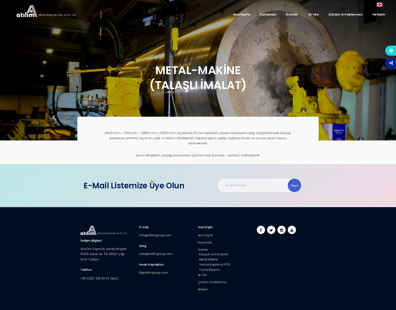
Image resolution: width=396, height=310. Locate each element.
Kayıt (294, 185)
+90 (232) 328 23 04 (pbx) (99, 278)
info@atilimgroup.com (155, 235)
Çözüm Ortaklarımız (212, 282)
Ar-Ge (202, 275)
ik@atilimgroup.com (153, 273)
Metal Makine (208, 259)
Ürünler (203, 250)
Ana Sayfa (205, 235)
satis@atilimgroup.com (156, 254)
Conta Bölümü (209, 270)
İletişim (203, 289)
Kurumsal (204, 242)
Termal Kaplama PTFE (214, 264)
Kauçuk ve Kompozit (213, 254)
